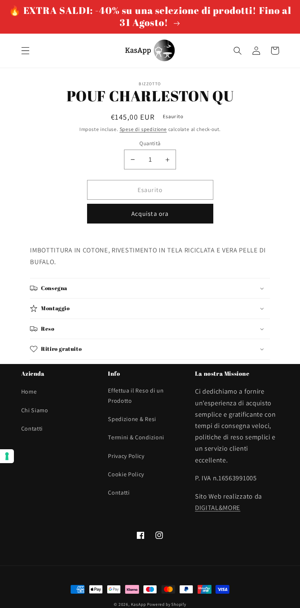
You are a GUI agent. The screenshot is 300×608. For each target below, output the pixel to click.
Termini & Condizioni (136, 437)
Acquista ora (150, 213)
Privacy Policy (126, 456)
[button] (25, 50)
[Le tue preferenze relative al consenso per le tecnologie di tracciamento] (7, 456)
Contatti (32, 428)
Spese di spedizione (143, 129)
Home (29, 391)
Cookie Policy (126, 474)
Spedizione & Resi (132, 419)
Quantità (150, 143)
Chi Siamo (34, 410)
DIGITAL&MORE (217, 507)
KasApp (138, 604)
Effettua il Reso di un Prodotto (136, 395)
